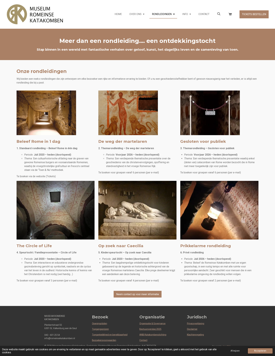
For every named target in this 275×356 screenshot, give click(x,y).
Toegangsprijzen (100, 329)
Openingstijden (99, 323)
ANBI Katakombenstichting (152, 334)
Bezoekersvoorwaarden (104, 340)
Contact (143, 340)
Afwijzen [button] (235, 350)
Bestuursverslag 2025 (150, 329)
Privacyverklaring (195, 323)
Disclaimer (192, 329)
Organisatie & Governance (152, 323)
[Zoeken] (219, 13)
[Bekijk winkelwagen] (230, 14)
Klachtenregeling (195, 334)
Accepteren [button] (260, 350)
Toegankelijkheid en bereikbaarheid (109, 334)
